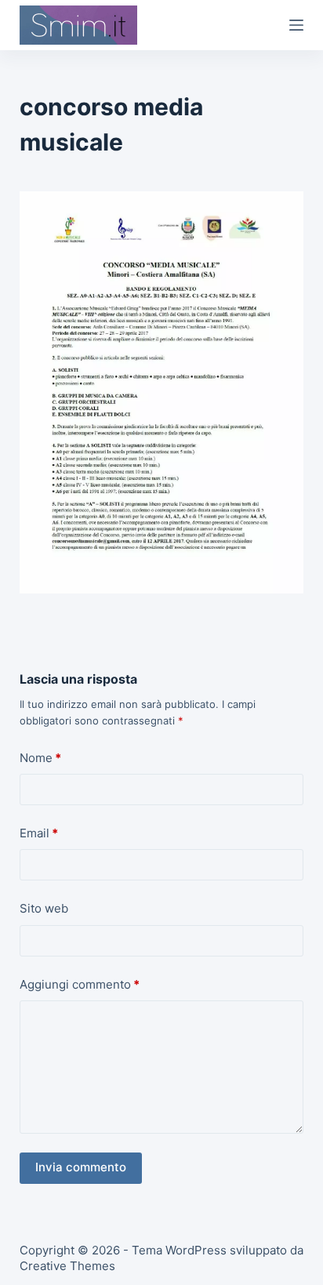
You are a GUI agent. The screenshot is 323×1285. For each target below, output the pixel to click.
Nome (40, 757)
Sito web (44, 908)
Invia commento (80, 1167)
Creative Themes (67, 1265)
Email (39, 833)
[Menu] (296, 25)
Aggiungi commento (80, 984)
